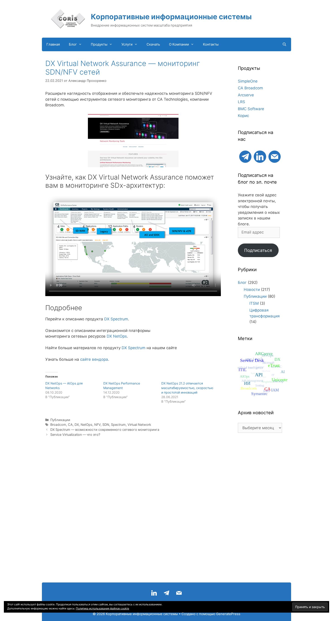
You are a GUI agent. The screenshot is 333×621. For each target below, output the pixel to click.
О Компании (179, 44)
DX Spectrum (116, 319)
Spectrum (118, 424)
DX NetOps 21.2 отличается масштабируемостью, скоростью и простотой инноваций (187, 387)
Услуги (127, 44)
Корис (243, 115)
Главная (53, 44)
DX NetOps (117, 336)
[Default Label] (245, 156)
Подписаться (258, 250)
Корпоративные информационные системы (171, 16)
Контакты (211, 44)
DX (77, 424)
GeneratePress (228, 614)
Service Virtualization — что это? (75, 434)
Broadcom (58, 424)
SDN (105, 424)
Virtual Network (139, 424)
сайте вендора (94, 359)
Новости (252, 289)
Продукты (99, 44)
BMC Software (251, 109)
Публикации (60, 420)
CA (70, 424)
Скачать (153, 44)
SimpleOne (248, 81)
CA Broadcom (250, 88)
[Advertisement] (260, 510)
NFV (97, 424)
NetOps (86, 424)
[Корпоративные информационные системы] (68, 18)
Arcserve (246, 95)
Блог (73, 44)
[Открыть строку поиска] (284, 44)
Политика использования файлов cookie (102, 608)
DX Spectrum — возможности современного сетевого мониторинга (104, 429)
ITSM (254, 303)
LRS (241, 102)
